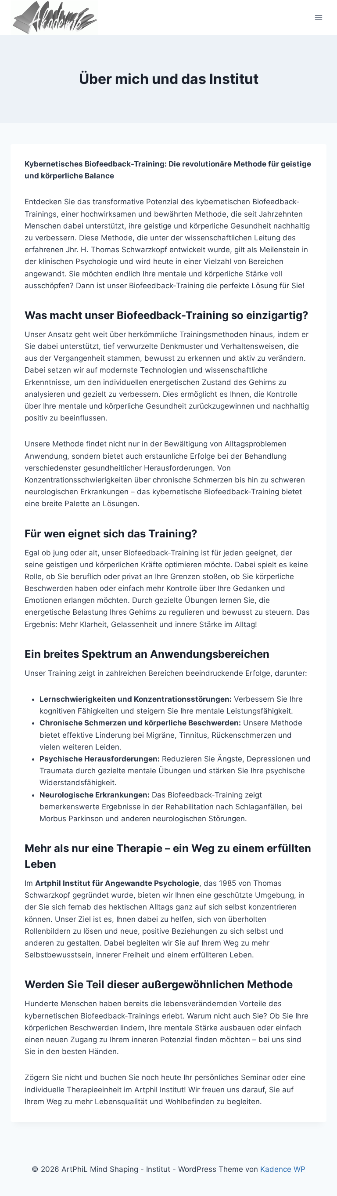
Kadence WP (282, 1169)
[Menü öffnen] (318, 17)
